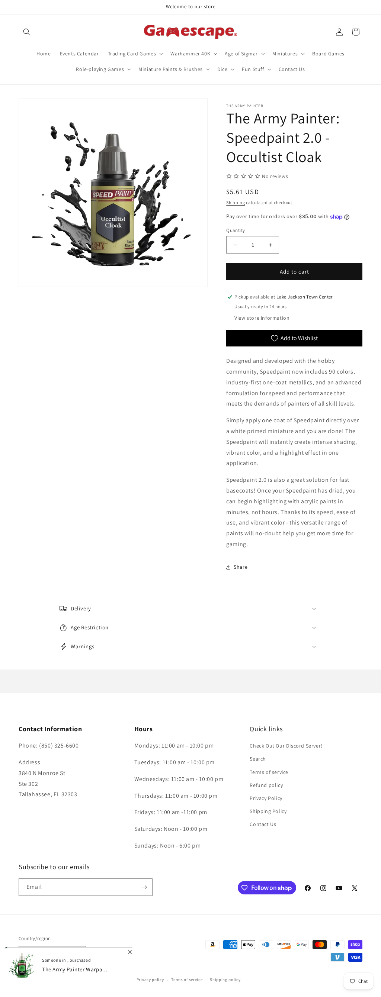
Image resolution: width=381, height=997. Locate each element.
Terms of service (269, 772)
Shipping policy (225, 979)
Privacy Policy (266, 798)
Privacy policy (150, 979)
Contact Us (263, 824)
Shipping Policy (268, 811)
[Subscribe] (144, 887)
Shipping (235, 202)
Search (258, 758)
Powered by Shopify (76, 980)
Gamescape (45, 980)
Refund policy (266, 785)
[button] (27, 32)
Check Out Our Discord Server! (286, 745)
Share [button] (240, 567)
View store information (261, 317)
